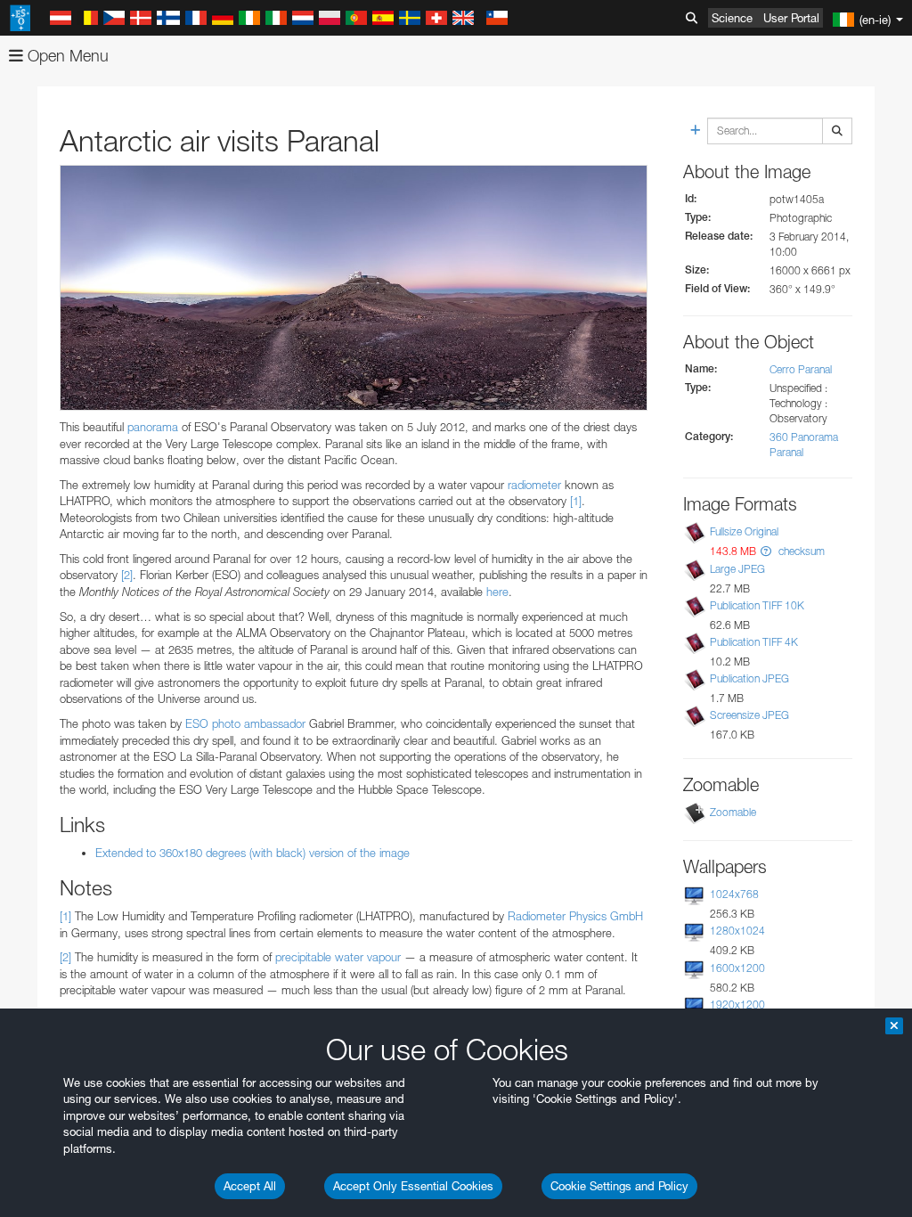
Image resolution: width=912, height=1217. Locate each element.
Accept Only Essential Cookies (413, 1186)
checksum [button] (800, 551)
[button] (766, 551)
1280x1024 (737, 930)
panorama (152, 427)
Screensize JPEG (749, 715)
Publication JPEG (749, 678)
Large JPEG (737, 569)
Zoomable (733, 812)
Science (732, 18)
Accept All (250, 1186)
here (497, 591)
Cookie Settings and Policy (619, 1186)
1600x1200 (737, 968)
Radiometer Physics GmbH (575, 916)
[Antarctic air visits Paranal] (354, 288)
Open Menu (66, 55)
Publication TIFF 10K (757, 605)
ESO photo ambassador (245, 723)
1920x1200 (737, 1004)
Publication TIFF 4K (754, 642)
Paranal (786, 452)
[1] (576, 501)
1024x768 (734, 894)
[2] (127, 575)
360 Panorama (804, 437)
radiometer (534, 485)
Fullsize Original (744, 531)
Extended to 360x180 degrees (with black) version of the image (252, 852)
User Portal (791, 18)
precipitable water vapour (338, 957)
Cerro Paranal (801, 369)
